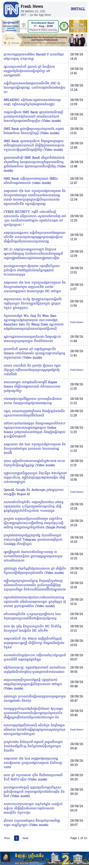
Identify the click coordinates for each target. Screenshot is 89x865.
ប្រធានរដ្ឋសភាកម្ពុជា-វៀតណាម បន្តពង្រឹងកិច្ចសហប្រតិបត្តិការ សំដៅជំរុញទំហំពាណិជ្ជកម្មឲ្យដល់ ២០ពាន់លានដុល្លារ (32, 270)
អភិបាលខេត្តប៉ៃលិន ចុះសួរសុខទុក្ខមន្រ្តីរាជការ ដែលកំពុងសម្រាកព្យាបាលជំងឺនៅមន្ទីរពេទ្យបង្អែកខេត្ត (32, 616)
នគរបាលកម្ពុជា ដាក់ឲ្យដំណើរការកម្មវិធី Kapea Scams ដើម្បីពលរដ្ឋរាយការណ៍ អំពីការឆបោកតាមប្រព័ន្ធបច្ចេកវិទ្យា (32, 386)
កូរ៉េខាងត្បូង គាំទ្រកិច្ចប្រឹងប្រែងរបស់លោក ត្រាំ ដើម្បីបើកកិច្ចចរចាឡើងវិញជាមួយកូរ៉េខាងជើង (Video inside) (35, 571)
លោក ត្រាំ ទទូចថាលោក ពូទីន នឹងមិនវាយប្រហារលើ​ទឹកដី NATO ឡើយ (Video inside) (33, 777)
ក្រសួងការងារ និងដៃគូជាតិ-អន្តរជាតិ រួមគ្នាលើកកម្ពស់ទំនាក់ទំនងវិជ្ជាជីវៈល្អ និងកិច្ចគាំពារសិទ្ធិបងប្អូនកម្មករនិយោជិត (33, 746)
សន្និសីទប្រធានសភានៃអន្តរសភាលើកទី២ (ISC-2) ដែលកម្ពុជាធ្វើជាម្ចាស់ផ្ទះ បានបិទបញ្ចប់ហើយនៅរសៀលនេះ (34, 87)
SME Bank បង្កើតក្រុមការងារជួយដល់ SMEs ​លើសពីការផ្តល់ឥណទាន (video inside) (31, 181)
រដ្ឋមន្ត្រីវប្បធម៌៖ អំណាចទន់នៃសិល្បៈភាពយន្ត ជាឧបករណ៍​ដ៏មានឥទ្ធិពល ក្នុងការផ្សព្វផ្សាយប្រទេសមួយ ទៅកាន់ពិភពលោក (33, 556)
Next (25, 838)
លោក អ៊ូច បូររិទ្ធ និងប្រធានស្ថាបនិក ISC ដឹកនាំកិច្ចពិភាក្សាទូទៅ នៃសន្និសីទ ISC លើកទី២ (32, 628)
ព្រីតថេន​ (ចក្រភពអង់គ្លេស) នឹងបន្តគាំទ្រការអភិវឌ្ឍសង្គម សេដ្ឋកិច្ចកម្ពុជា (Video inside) (32, 823)
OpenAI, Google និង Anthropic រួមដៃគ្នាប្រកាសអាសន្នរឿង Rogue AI (34, 492)
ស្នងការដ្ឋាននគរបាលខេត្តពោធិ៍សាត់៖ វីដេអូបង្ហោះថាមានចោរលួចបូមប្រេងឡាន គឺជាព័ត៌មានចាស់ (32, 339)
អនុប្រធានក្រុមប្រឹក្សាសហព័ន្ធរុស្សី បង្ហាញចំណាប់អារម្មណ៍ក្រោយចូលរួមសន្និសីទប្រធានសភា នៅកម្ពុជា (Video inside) (33, 684)
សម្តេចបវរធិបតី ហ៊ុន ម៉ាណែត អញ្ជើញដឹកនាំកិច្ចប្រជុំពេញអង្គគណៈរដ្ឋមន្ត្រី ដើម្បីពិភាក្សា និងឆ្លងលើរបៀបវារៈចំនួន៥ (34, 643)
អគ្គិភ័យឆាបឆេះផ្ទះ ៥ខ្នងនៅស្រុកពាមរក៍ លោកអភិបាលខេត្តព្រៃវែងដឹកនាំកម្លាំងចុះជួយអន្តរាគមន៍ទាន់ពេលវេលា (34, 670)
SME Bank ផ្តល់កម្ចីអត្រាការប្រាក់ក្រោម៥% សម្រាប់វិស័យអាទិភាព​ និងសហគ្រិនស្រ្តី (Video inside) (34, 131)
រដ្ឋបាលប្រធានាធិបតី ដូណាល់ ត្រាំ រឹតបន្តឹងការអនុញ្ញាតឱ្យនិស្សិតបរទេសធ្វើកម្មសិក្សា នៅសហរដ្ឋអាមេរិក (29, 71)
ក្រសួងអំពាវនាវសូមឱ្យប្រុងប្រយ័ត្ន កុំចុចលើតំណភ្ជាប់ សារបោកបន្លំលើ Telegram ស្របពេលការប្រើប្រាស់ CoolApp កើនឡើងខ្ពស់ (33, 539)
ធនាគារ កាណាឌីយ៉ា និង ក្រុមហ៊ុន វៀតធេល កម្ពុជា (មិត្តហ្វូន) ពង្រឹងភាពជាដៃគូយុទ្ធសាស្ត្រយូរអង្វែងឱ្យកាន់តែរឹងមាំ (32, 370)
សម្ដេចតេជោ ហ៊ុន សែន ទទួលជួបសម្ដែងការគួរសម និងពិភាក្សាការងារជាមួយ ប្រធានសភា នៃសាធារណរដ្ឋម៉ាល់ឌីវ (35, 448)
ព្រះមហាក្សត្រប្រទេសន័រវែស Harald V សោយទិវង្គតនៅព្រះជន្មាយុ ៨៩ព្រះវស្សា (34, 56)
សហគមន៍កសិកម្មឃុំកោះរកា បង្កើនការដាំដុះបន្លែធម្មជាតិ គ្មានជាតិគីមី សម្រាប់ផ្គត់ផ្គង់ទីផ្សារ (35, 657)
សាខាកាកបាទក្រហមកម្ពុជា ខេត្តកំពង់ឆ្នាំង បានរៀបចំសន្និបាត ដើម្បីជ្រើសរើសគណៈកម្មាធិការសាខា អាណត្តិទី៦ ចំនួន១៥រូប (33, 808)
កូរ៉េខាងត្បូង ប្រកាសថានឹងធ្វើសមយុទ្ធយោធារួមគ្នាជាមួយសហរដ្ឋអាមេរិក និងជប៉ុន (35, 698)
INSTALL (78, 9)
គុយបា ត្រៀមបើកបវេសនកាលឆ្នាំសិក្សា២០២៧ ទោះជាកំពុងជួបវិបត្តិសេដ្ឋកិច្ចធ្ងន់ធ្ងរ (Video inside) (34, 463)
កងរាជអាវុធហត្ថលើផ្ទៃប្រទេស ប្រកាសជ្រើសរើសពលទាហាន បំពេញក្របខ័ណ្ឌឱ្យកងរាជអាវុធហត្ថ (33, 401)
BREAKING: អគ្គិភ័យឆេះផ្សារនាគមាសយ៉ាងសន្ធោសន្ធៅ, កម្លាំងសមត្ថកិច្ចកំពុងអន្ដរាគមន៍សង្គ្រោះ (32, 102)
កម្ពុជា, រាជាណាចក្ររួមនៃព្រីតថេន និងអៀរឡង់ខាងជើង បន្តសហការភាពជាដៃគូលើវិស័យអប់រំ (34, 413)
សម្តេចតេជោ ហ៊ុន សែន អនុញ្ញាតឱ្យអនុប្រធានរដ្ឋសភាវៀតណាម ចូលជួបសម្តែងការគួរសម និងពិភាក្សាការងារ (33, 763)
